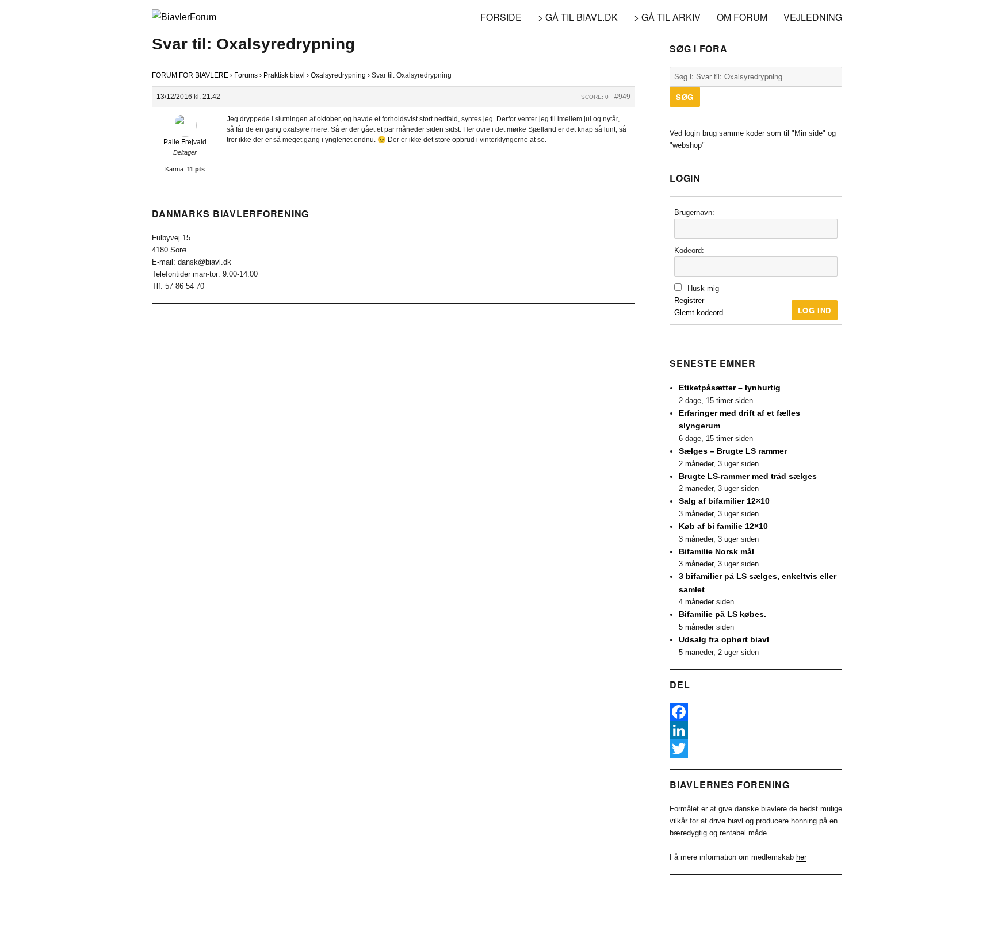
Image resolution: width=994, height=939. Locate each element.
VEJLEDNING (812, 17)
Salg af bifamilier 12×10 (724, 500)
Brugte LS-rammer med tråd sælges (748, 476)
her (801, 857)
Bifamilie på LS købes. (722, 614)
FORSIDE (501, 17)
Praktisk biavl (284, 75)
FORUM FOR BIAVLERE (190, 75)
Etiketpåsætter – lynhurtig (730, 387)
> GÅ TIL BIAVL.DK (578, 17)
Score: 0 (595, 97)
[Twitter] (756, 748)
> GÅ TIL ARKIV (667, 17)
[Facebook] (756, 712)
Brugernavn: (694, 212)
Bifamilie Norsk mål (716, 551)
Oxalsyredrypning (338, 75)
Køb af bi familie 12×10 (723, 526)
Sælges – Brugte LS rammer (733, 450)
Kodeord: (689, 250)
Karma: (175, 169)
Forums (246, 75)
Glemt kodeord (698, 312)
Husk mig (703, 288)
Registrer (689, 300)
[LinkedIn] (756, 730)
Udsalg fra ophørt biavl (724, 639)
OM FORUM (742, 17)
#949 (622, 97)
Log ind (814, 310)
